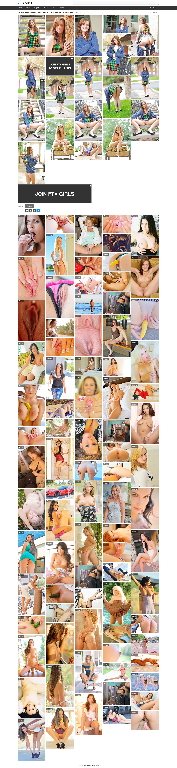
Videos (54, 8)
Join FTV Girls (54, 193)
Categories (36, 8)
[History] (154, 8)
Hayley (29, 206)
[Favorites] (158, 8)
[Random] (150, 8)
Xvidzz (62, 8)
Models (46, 8)
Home (20, 8)
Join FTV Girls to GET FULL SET (60, 66)
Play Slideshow (154, 12)
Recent (27, 8)
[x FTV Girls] (25, 3)
